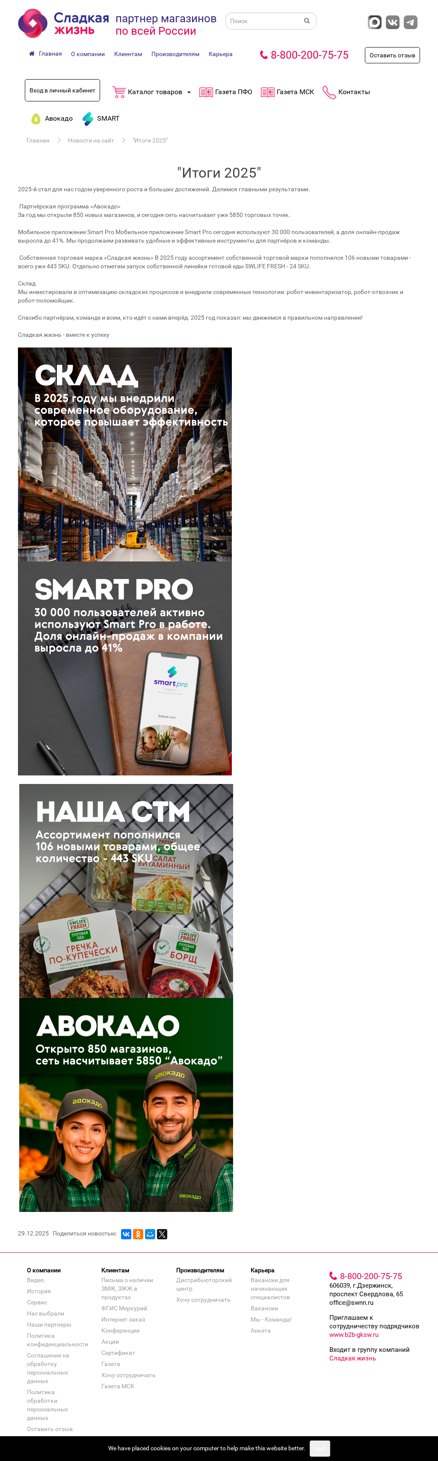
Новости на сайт (91, 140)
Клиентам (128, 53)
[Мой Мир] (150, 1234)
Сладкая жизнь (352, 1358)
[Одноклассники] (138, 1234)
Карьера (221, 53)
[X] (162, 1234)
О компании (88, 53)
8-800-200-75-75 (310, 55)
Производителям (175, 53)
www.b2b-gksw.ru (354, 1335)
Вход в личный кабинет (62, 90)
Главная (38, 140)
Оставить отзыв (392, 55)
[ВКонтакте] (126, 1234)
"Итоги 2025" (150, 140)
